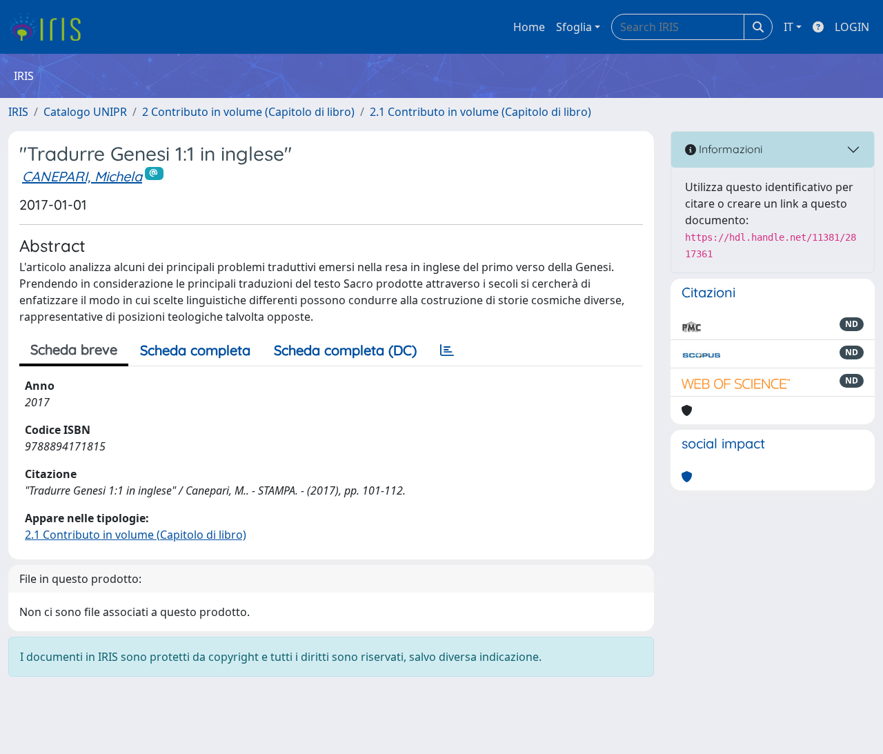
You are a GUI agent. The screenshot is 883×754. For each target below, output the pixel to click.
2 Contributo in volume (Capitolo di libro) (248, 111)
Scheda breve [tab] (73, 349)
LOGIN (852, 26)
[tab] (447, 350)
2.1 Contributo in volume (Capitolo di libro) (480, 111)
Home (529, 26)
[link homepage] (50, 26)
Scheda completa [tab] (195, 350)
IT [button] (788, 26)
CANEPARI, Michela (82, 176)
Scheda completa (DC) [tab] (345, 350)
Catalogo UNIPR (85, 111)
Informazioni (729, 149)
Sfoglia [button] (574, 26)
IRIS (18, 111)
